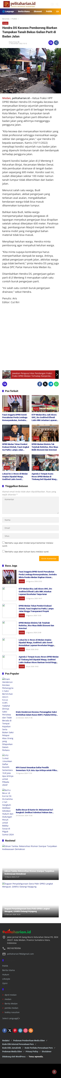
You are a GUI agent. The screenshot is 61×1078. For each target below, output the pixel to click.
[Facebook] (39, 384)
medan (8, 999)
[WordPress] (20, 1030)
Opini (5, 983)
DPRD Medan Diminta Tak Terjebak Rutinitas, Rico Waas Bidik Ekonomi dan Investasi (45, 447)
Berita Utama (8, 970)
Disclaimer (46, 1051)
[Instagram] (25, 1030)
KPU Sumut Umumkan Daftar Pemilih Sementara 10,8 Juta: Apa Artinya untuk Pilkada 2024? (37, 769)
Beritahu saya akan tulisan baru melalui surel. (27, 551)
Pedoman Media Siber (12, 1051)
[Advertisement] (30, 337)
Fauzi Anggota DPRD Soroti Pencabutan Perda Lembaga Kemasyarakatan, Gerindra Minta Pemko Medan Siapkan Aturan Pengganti (15, 418)
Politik (5, 23)
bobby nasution (12, 1012)
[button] (52, 4)
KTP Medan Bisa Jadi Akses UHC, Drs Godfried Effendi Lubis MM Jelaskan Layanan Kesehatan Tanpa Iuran (44, 418)
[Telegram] (50, 384)
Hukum (5, 974)
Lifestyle (6, 979)
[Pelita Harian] (19, 4)
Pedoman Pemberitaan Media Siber (29, 1040)
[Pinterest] (15, 1030)
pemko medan (11, 1008)
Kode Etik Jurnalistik (11, 1048)
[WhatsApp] (56, 384)
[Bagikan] (56, 42)
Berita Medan (11, 1003)
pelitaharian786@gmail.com (20, 953)
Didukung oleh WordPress (14, 1056)
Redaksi (6, 1040)
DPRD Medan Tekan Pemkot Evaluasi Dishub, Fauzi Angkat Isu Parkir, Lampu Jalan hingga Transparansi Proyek (15, 447)
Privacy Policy (32, 1051)
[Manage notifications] (54, 1072)
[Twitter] (45, 384)
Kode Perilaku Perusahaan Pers (39, 1048)
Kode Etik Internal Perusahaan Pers (18, 1044)
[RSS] (31, 1030)
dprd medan (11, 994)
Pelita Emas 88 (14, 42)
